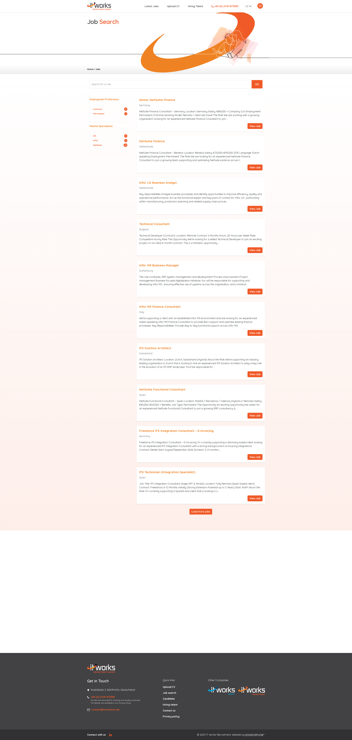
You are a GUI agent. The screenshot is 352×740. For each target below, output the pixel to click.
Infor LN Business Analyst (158, 183)
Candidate (169, 698)
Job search (169, 692)
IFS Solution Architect (155, 348)
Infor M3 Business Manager (159, 265)
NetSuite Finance (152, 141)
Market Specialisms (101, 126)
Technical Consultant (154, 224)
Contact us (169, 710)
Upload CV (173, 6)
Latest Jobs (152, 6)
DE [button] (247, 6)
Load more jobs (200, 511)
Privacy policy (171, 716)
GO (257, 84)
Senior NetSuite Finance (157, 100)
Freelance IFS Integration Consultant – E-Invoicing (176, 431)
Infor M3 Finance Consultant (160, 307)
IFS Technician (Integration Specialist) (167, 472)
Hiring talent (170, 704)
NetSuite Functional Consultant (162, 389)
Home (90, 69)
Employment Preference (104, 99)
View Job (254, 126)
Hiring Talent (195, 6)
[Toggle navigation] (260, 6)
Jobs (97, 69)
